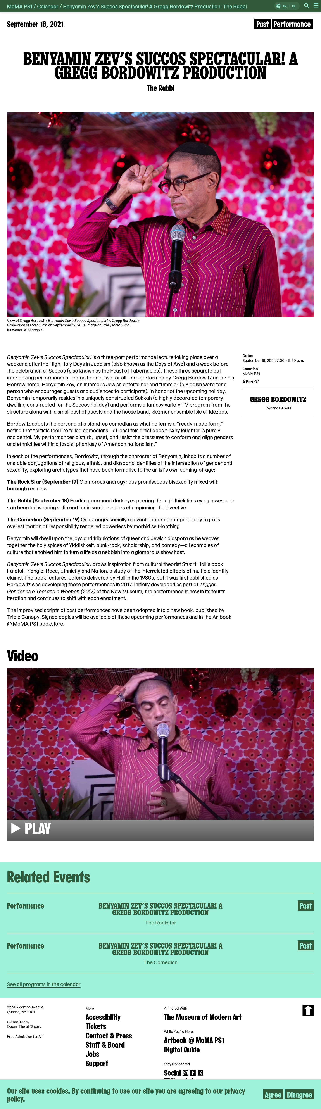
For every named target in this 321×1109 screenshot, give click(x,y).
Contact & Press (109, 1035)
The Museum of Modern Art (203, 1016)
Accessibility (103, 1016)
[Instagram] (185, 1073)
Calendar (47, 6)
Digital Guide (182, 1049)
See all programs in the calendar (44, 984)
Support (97, 1062)
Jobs (92, 1053)
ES (293, 6)
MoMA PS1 (19, 6)
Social (172, 1072)
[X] (200, 1073)
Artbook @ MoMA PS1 (194, 1039)
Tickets (96, 1025)
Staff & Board (105, 1044)
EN (284, 6)
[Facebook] (193, 1073)
